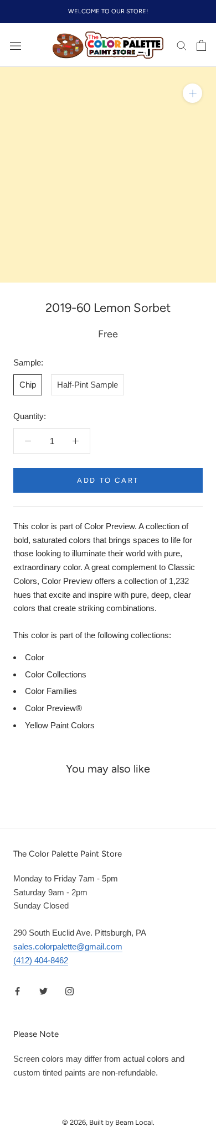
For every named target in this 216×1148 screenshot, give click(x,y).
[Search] (182, 45)
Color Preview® (53, 708)
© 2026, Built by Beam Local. (108, 1122)
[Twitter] (43, 991)
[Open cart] (201, 45)
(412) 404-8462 (40, 960)
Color (34, 657)
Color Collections (55, 674)
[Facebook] (17, 991)
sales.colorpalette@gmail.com (67, 946)
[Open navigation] (15, 45)
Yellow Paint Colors (60, 725)
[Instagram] (69, 991)
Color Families (51, 691)
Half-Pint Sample (87, 384)
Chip (27, 384)
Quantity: (29, 416)
